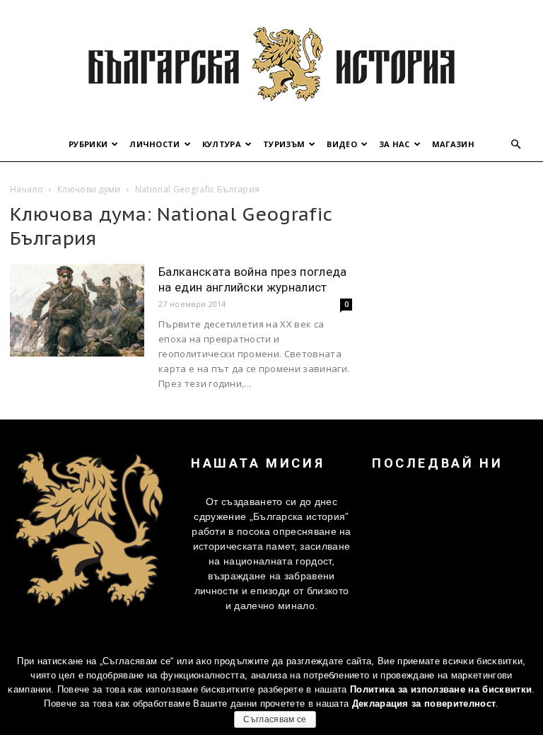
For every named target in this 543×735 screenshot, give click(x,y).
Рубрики (88, 144)
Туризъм (284, 144)
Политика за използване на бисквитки (441, 689)
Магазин (453, 144)
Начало (26, 189)
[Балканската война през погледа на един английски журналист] (77, 310)
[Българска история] (271, 63)
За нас (394, 144)
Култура (221, 144)
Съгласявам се (274, 719)
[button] (516, 144)
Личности (154, 144)
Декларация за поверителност (424, 703)
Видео (342, 144)
